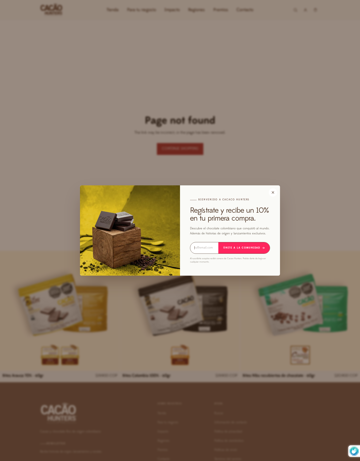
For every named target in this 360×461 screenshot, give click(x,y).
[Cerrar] (273, 192)
